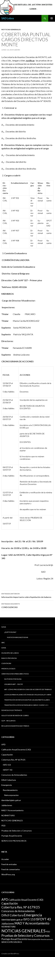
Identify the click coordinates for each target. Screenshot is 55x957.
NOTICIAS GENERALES (11, 29)
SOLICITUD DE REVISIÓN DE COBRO (15, 715)
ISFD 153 (7, 765)
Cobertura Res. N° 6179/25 (13, 759)
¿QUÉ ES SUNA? (10, 632)
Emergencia (6, 785)
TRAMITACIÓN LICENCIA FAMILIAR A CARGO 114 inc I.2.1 (26, 705)
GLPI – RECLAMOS (8, 721)
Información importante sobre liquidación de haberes (26, 595)
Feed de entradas (9, 864)
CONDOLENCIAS (10, 605)
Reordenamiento (10, 790)
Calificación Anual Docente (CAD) (16, 749)
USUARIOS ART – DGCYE (13, 684)
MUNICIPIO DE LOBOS (10, 653)
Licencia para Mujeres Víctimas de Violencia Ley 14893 (27, 695)
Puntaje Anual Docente (11, 836)
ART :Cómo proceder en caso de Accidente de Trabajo (28, 689)
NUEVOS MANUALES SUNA (17, 637)
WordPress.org (8, 874)
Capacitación (7, 754)
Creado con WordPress (10, 953)
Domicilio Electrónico (11, 710)
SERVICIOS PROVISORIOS (13, 841)
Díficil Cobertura (8, 780)
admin (17, 50)
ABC (3, 642)
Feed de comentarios (10, 869)
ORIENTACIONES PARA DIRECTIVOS (15, 674)
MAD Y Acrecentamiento (12, 810)
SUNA (3, 627)
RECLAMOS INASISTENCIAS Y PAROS (15, 726)
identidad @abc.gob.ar (11, 800)
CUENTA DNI (6, 663)
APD (3, 744)
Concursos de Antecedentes (14, 775)
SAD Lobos (7, 18)
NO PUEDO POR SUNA (12, 679)
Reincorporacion (11, 795)
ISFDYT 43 (7, 770)
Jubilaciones (6, 805)
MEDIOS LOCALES (8, 669)
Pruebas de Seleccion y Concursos (16, 830)
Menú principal (51, 18)
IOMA (3, 648)
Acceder (5, 859)
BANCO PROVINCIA (9, 658)
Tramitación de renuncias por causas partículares (27, 700)
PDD (3, 825)
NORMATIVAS (8, 815)
